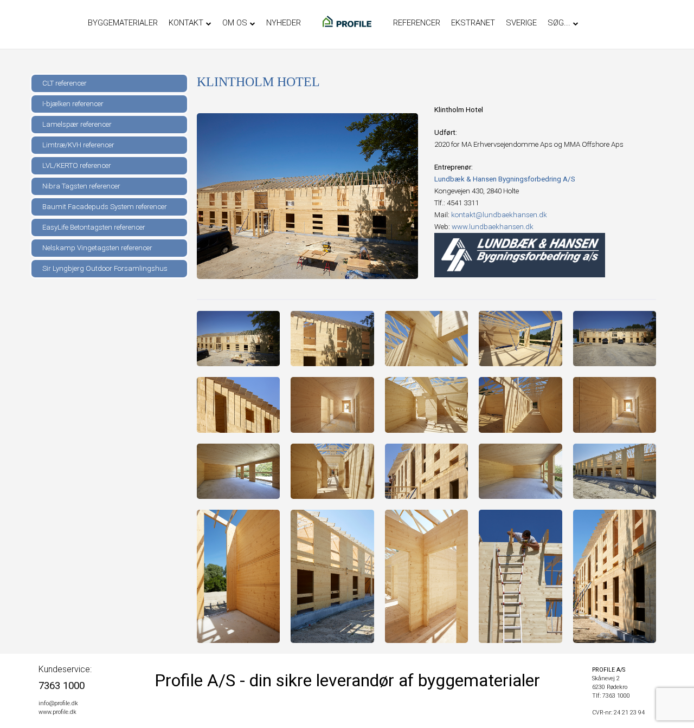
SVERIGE (521, 23)
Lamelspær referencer (77, 124)
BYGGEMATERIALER (123, 23)
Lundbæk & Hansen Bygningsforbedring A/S (504, 179)
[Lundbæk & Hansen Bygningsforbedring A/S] (519, 255)
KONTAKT (186, 23)
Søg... (559, 23)
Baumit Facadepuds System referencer (104, 207)
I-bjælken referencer (73, 104)
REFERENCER (416, 23)
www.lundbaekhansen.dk (493, 227)
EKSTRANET (473, 23)
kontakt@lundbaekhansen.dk (499, 215)
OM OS (234, 23)
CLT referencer (64, 83)
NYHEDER (283, 23)
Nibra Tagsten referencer (81, 186)
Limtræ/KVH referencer (78, 145)
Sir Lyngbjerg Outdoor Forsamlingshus (105, 268)
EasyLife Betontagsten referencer (93, 227)
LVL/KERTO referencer (76, 165)
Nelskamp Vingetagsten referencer (97, 248)
